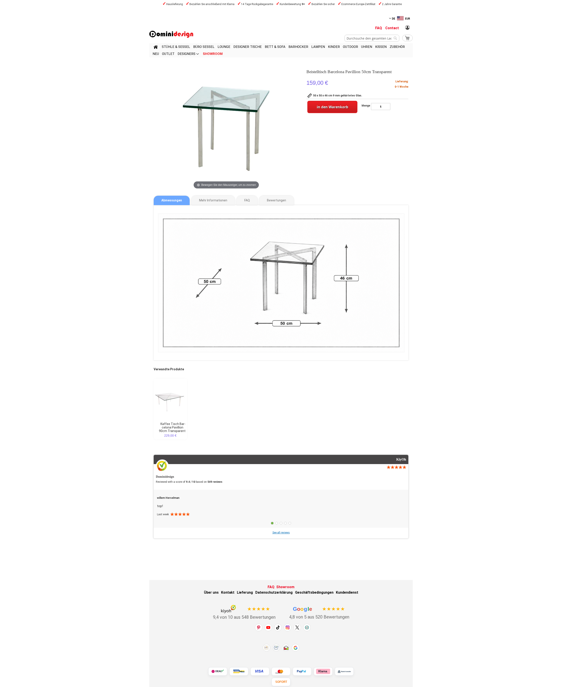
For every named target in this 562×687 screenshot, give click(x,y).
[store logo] (171, 34)
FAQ (378, 28)
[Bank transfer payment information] (344, 671)
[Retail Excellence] (266, 647)
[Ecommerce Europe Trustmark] (276, 647)
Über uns (211, 592)
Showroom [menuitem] (213, 54)
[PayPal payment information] (302, 671)
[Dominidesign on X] (297, 627)
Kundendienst (347, 592)
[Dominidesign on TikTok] (278, 627)
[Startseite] (155, 47)
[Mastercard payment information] (281, 671)
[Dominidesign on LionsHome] (307, 627)
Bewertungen (276, 200)
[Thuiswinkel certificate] (286, 647)
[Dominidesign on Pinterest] (258, 627)
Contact (392, 28)
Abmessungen (171, 200)
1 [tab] (272, 523)
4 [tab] (285, 523)
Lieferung (245, 592)
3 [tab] (281, 523)
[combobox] (371, 38)
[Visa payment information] (259, 671)
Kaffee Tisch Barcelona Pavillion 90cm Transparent (172, 427)
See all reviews (281, 532)
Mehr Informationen (213, 200)
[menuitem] (175, 46)
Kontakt (227, 592)
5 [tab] (289, 523)
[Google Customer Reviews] (295, 647)
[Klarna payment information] (323, 671)
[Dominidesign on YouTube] (268, 627)
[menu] (281, 50)
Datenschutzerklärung (274, 592)
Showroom (285, 587)
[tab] (172, 200)
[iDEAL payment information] (217, 671)
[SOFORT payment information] (281, 682)
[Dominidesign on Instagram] (287, 627)
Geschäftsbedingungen (314, 592)
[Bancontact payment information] (238, 671)
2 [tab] (276, 523)
